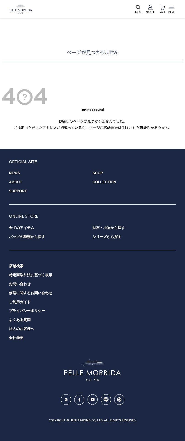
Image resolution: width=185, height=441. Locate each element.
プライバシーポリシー (27, 311)
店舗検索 (16, 266)
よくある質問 (20, 320)
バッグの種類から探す (27, 237)
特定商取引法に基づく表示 (30, 275)
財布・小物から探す (108, 228)
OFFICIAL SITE (23, 161)
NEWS (14, 173)
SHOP (97, 173)
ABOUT (15, 182)
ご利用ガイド (20, 302)
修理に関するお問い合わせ (30, 293)
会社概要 (16, 338)
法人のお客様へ (21, 329)
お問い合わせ (20, 284)
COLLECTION (104, 182)
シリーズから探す (106, 237)
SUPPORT (18, 191)
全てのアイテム (21, 228)
